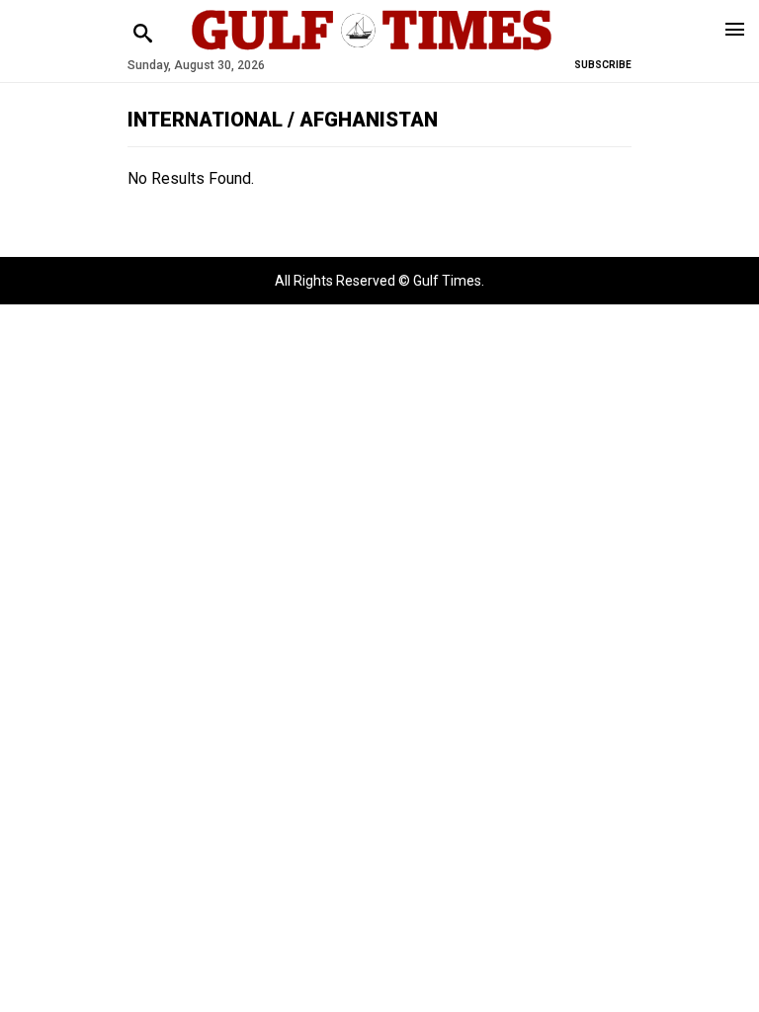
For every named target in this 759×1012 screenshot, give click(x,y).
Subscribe (603, 64)
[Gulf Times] (371, 49)
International (207, 119)
